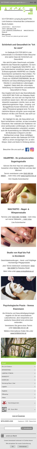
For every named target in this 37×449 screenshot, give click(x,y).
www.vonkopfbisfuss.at (25, 271)
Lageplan (4, 386)
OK (13, 446)
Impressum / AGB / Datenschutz (27, 421)
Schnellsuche (28, 428)
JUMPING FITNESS (7, 373)
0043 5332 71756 (11, 28)
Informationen (23, 446)
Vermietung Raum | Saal (8, 383)
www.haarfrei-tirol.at (28, 175)
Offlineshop (5, 394)
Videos (4, 397)
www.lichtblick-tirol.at (18, 333)
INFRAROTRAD (6, 370)
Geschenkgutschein (13, 403)
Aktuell (4, 363)
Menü (31, 2)
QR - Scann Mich (13, 409)
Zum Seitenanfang (18, 416)
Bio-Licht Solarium (7, 366)
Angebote (4, 391)
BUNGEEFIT (5, 376)
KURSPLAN (5, 380)
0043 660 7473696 (19, 217)
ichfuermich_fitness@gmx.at (14, 30)
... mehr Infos (26, 219)
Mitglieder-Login (7, 421)
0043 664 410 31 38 (20, 327)
